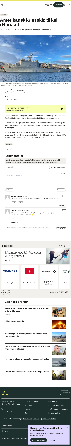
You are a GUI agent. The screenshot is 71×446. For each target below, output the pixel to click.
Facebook (29, 406)
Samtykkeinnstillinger (56, 406)
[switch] (63, 109)
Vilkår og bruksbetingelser (58, 409)
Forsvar (4, 14)
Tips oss (64, 393)
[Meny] (67, 4)
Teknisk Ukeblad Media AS (18, 438)
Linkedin (28, 409)
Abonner (58, 5)
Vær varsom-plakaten (31, 419)
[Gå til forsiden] (3, 4)
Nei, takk (52, 440)
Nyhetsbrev (52, 402)
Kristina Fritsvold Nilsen (10, 404)
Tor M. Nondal (6, 411)
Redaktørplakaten (49, 419)
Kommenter (20, 90)
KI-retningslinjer (54, 413)
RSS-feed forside (31, 402)
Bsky (27, 413)
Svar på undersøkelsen (38, 440)
